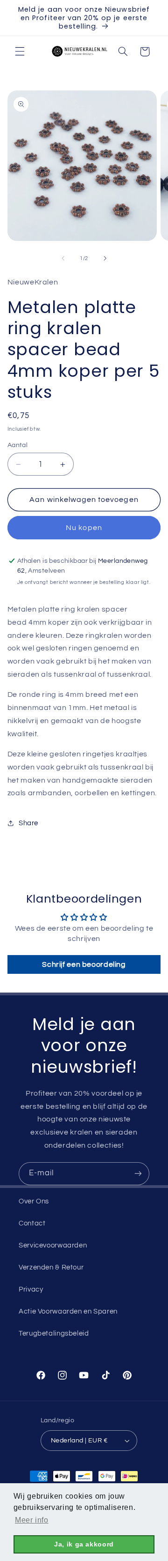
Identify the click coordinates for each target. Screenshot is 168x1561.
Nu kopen (84, 527)
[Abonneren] (138, 1173)
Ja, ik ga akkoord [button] (84, 1544)
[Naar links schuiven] (63, 258)
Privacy (31, 1289)
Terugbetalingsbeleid (54, 1333)
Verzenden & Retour (51, 1267)
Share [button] (28, 823)
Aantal (17, 445)
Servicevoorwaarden (53, 1245)
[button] (19, 51)
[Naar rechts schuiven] (105, 258)
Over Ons (34, 1201)
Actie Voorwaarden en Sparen (68, 1311)
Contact (32, 1223)
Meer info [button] (32, 1520)
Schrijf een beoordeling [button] (84, 964)
